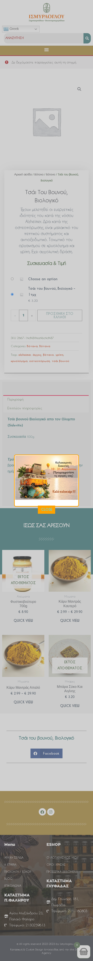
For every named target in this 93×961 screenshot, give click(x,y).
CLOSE (46, 510)
